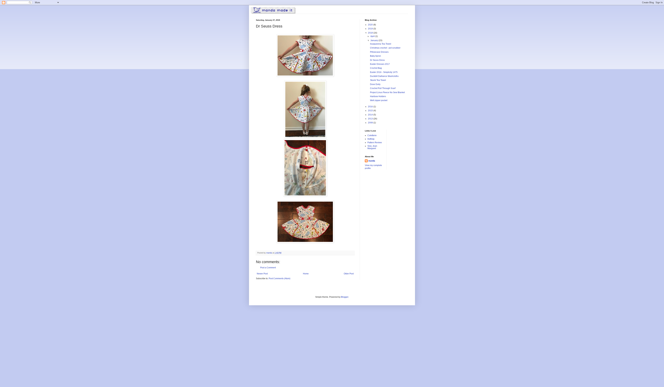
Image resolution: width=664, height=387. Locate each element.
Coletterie (372, 135)
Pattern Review (374, 142)
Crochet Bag (376, 68)
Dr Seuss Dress (377, 60)
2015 (370, 110)
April (372, 36)
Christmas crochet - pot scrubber (385, 48)
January (374, 40)
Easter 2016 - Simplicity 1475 (384, 72)
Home (306, 273)
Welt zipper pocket (378, 100)
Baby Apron (375, 56)
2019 (370, 28)
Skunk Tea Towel (378, 80)
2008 (370, 122)
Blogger (344, 297)
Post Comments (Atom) (279, 278)
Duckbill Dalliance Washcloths (384, 76)
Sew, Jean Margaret (372, 147)
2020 (370, 24)
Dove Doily (375, 84)
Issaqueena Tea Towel (380, 44)
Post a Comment (268, 267)
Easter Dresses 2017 (380, 64)
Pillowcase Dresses (379, 52)
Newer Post (262, 273)
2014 (370, 115)
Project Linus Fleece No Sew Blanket (387, 92)
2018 (370, 33)
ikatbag (370, 139)
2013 (370, 118)
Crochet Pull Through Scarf (382, 88)
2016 (370, 106)
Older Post (349, 273)
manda (371, 161)
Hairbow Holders (378, 96)
